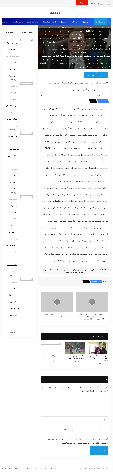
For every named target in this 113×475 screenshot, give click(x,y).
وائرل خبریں (27, 32)
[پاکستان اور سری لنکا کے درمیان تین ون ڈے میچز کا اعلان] (75, 348)
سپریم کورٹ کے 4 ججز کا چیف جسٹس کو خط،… (51, 357)
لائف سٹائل (17, 21)
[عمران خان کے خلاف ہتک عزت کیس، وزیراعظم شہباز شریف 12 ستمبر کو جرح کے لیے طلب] (98, 348)
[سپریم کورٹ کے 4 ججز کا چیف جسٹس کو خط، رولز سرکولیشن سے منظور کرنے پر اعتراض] (51, 348)
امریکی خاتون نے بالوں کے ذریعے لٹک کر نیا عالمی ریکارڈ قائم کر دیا (12, 105)
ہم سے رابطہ (30, 467)
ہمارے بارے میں (47, 467)
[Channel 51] (56, 12)
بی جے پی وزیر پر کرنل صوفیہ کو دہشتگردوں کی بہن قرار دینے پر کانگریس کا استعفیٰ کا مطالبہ (12, 162)
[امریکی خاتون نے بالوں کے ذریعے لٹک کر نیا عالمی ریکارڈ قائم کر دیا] (26, 86)
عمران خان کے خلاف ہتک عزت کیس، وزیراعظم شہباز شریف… (98, 358)
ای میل (103, 429)
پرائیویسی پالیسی (12, 467)
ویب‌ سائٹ (68, 429)
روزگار (74, 21)
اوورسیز (87, 21)
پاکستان (101, 21)
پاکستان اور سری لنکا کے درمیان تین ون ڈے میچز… (76, 357)
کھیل (63, 21)
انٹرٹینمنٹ (49, 21)
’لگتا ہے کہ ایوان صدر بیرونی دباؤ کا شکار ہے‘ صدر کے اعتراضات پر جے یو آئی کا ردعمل (74, 271)
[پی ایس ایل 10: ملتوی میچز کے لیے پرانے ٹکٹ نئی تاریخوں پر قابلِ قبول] (26, 43)
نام (105, 419)
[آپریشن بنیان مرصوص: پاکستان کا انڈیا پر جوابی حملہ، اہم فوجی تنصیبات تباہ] (26, 282)
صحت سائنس (33, 21)
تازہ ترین (90, 75)
